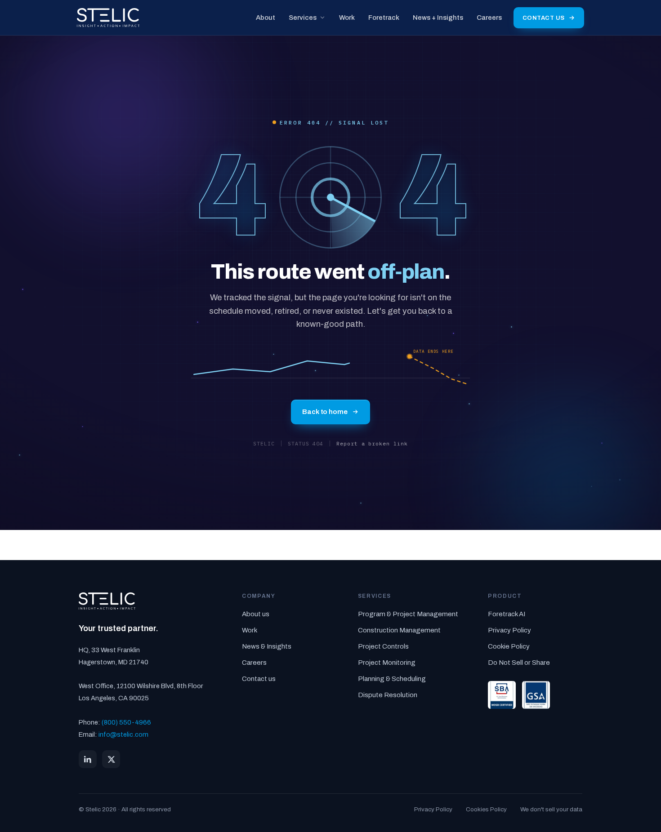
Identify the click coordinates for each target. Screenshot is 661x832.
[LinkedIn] (88, 759)
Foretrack (383, 17)
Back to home (324, 411)
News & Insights (266, 646)
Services (303, 17)
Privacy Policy (509, 630)
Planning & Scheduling (392, 678)
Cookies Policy (486, 809)
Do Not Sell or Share (519, 662)
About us (255, 614)
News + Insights (438, 17)
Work (347, 17)
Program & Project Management (408, 614)
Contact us (544, 17)
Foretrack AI (506, 614)
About (265, 17)
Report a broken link (371, 443)
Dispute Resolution (387, 695)
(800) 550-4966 (126, 722)
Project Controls (383, 646)
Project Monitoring (386, 662)
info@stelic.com (123, 734)
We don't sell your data (551, 809)
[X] (111, 759)
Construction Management (399, 630)
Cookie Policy (509, 646)
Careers (489, 17)
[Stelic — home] (108, 17)
